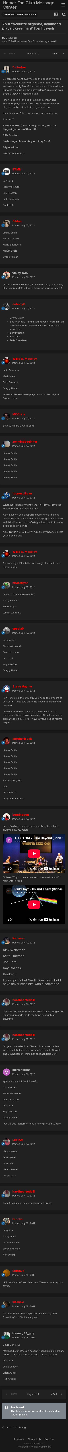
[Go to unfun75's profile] (6, 1273)
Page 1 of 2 (33, 53)
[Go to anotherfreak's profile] (6, 740)
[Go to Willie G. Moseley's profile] (6, 360)
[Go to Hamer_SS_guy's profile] (6, 1335)
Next (55, 53)
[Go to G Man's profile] (6, 223)
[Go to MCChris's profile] (6, 416)
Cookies (49, 1439)
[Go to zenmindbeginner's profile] (6, 443)
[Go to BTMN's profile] (6, 171)
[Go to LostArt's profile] (6, 1141)
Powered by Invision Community (34, 1446)
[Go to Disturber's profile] (6, 69)
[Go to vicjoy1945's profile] (6, 275)
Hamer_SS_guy (23, 1333)
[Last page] (63, 53)
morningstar (21, 1069)
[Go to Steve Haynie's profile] (6, 688)
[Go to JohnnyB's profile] (6, 306)
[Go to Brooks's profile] (6, 1221)
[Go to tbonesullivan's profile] (6, 495)
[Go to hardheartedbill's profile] (6, 1002)
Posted (23, 71)
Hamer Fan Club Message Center (28, 5)
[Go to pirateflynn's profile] (6, 585)
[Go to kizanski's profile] (6, 1304)
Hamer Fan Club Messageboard (38, 41)
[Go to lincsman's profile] (6, 940)
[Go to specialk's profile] (6, 630)
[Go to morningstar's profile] (6, 1072)
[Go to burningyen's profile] (6, 816)
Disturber (11, 37)
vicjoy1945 (20, 273)
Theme (18, 1439)
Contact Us (34, 1439)
